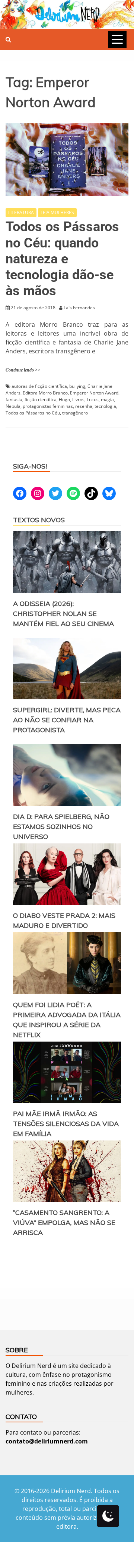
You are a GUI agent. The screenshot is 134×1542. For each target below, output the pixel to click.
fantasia (14, 399)
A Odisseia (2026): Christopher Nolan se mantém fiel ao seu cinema (63, 613)
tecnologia (105, 406)
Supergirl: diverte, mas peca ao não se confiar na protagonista (67, 720)
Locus (93, 399)
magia (107, 399)
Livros (78, 399)
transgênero (75, 413)
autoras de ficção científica (39, 386)
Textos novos (39, 520)
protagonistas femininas (48, 406)
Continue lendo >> (23, 370)
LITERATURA (21, 212)
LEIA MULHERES (57, 212)
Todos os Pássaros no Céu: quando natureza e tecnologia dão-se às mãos (62, 259)
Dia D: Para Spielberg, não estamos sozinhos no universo (61, 826)
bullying (77, 386)
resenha (83, 406)
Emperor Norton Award (94, 393)
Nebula (13, 406)
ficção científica (41, 399)
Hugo (64, 399)
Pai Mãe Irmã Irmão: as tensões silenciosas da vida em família (66, 1123)
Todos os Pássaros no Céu (33, 413)
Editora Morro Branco (45, 393)
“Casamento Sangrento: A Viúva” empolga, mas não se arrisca (64, 1222)
